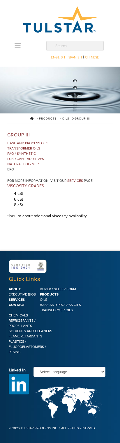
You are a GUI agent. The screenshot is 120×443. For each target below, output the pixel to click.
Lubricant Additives (25, 159)
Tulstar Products (60, 19)
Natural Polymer (23, 164)
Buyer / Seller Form (58, 289)
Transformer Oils (23, 148)
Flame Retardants (25, 336)
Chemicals (18, 315)
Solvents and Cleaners (30, 331)
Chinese (92, 57)
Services (75, 181)
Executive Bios (22, 294)
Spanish (75, 57)
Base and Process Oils (27, 143)
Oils (43, 300)
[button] (17, 46)
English (58, 57)
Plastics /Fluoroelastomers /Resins (27, 346)
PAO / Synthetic (21, 154)
